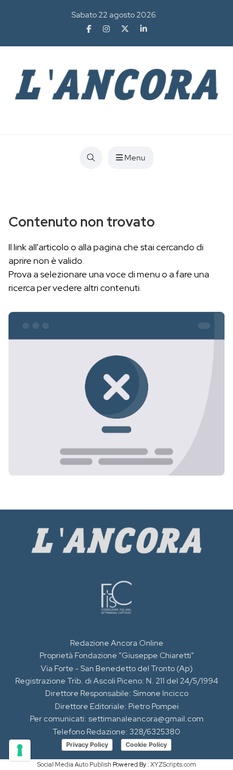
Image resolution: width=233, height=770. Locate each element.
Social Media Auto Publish (74, 764)
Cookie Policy (146, 745)
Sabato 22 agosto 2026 (113, 15)
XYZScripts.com (173, 764)
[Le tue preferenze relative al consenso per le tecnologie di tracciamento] (20, 750)
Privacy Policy (87, 745)
